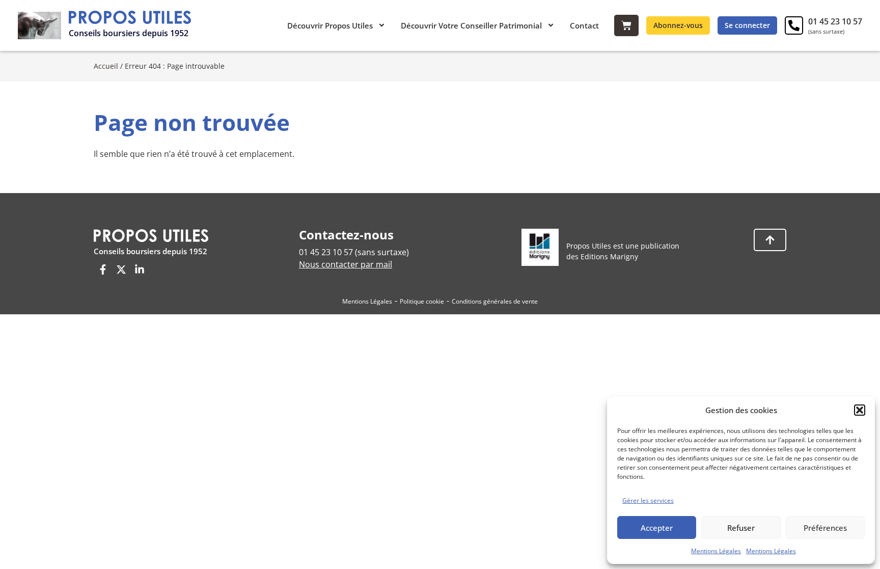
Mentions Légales (716, 551)
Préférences (825, 528)
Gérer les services (648, 500)
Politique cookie (422, 301)
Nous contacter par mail (345, 264)
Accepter (657, 528)
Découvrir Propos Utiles (330, 25)
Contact (584, 25)
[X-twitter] (121, 269)
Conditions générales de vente (495, 301)
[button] (860, 410)
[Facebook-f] (103, 269)
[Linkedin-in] (139, 269)
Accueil (106, 66)
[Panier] (626, 25)
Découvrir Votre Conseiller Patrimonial (471, 25)
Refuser (741, 528)
